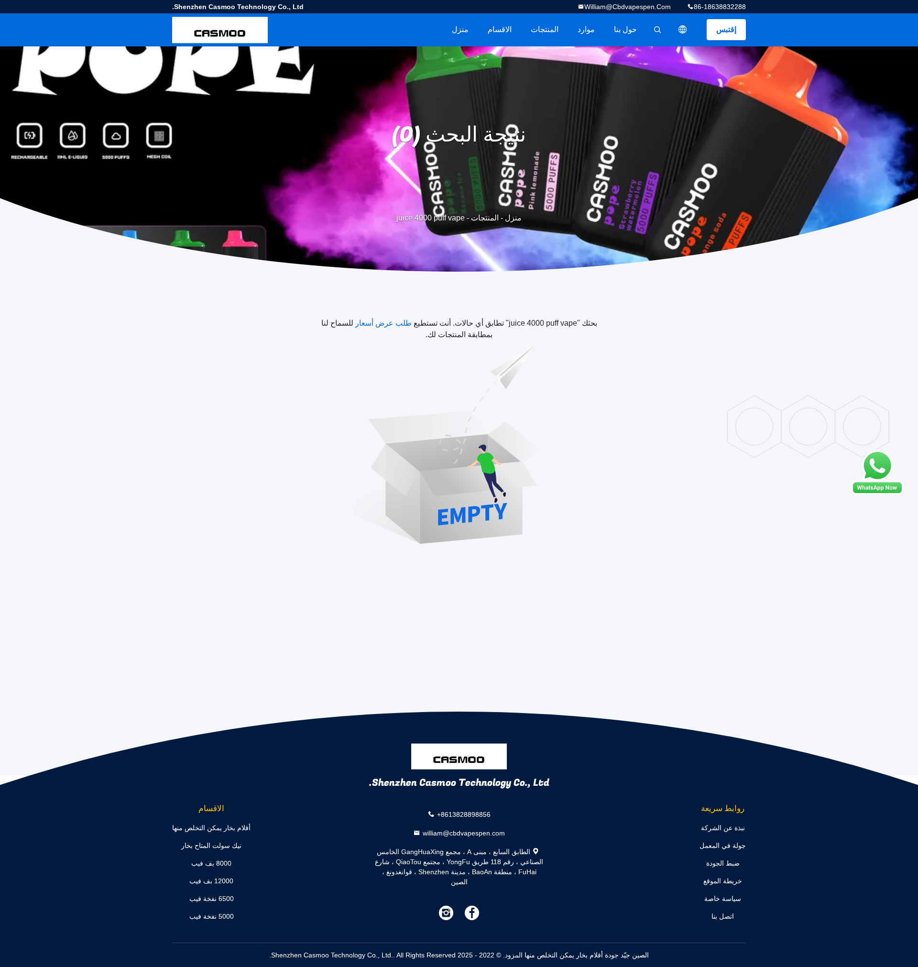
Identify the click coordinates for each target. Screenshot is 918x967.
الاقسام (500, 29)
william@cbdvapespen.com (627, 7)
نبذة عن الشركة (723, 828)
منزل (460, 29)
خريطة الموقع (722, 881)
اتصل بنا (722, 916)
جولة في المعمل (722, 845)
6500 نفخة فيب (211, 898)
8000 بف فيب (211, 863)
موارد (586, 29)
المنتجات (544, 29)
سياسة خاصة (722, 898)
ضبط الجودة (723, 863)
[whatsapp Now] (877, 472)
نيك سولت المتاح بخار (211, 845)
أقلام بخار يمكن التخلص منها (211, 828)
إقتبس (726, 29)
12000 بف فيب (211, 881)
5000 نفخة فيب (211, 916)
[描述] (682, 29)
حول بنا (625, 29)
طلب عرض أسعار (383, 323)
